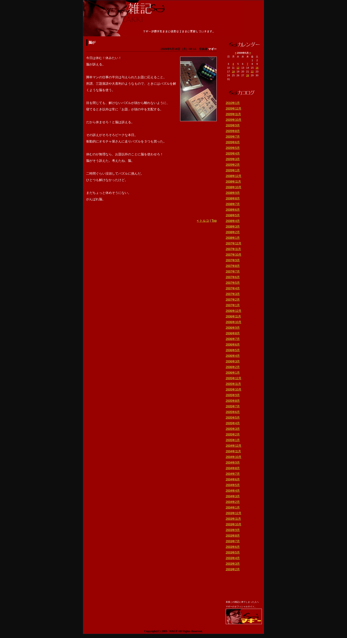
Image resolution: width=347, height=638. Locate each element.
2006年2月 (233, 367)
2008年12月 (233, 176)
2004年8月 (233, 468)
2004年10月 (233, 457)
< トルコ (203, 220)
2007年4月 (233, 288)
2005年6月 (233, 412)
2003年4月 (233, 558)
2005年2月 (233, 434)
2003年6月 (233, 546)
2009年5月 (233, 148)
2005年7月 (233, 406)
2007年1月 (233, 305)
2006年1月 (233, 372)
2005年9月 (233, 395)
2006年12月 (233, 310)
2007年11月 (233, 249)
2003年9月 (233, 530)
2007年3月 (233, 294)
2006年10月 (233, 322)
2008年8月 (233, 198)
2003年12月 (233, 513)
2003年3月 (233, 563)
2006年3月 (233, 361)
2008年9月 (233, 192)
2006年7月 (233, 339)
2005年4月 (233, 423)
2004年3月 (233, 496)
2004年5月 (233, 485)
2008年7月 (233, 204)
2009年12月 (233, 108)
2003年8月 (233, 535)
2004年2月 (233, 502)
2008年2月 (233, 232)
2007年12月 (233, 243)
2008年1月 (233, 237)
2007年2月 (233, 299)
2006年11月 (233, 316)
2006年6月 (233, 344)
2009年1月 (233, 170)
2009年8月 (233, 131)
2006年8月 (233, 333)
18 (233, 71)
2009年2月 (233, 164)
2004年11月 (233, 451)
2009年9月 (233, 125)
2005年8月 (233, 400)
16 (257, 67)
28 (247, 75)
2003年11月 (233, 518)
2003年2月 (233, 569)
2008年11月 (233, 181)
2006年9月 (233, 327)
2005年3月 (233, 428)
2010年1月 (233, 103)
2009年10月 (233, 119)
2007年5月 (233, 282)
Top (214, 220)
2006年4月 (233, 355)
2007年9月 (233, 260)
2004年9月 (233, 462)
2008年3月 (233, 226)
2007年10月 (233, 254)
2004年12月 (233, 445)
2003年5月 (233, 552)
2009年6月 (233, 142)
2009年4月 (233, 153)
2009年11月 (233, 114)
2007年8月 (233, 266)
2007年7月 (233, 271)
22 (252, 71)
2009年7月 (233, 136)
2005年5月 (233, 417)
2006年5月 (233, 350)
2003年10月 (233, 524)
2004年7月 (233, 473)
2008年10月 (233, 187)
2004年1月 (233, 507)
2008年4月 (233, 221)
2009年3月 (233, 159)
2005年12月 (233, 378)
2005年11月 (233, 384)
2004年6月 (233, 479)
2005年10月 (233, 389)
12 (238, 67)
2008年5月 (233, 215)
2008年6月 (233, 209)
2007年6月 (233, 277)
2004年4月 (233, 490)
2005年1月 (233, 440)
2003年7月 (233, 541)
